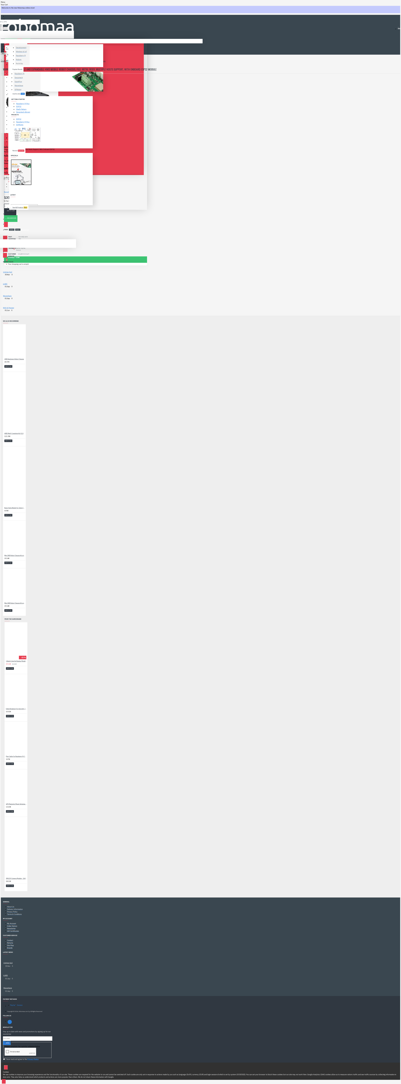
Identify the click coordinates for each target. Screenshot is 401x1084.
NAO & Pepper (8, 308)
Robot (18, 229)
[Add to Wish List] (8, 341)
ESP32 (12, 229)
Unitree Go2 (7, 272)
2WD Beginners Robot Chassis (14, 359)
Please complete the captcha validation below (22, 1046)
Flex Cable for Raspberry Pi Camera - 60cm (16, 756)
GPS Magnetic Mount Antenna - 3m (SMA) (16, 804)
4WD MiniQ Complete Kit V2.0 (13, 433)
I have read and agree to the (22, 1059)
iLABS (5, 975)
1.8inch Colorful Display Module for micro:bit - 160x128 (16, 661)
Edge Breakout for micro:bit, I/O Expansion (16, 709)
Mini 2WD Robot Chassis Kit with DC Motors (14, 555)
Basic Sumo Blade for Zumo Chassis (14, 508)
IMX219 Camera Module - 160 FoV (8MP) (16, 878)
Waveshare (7, 296)
